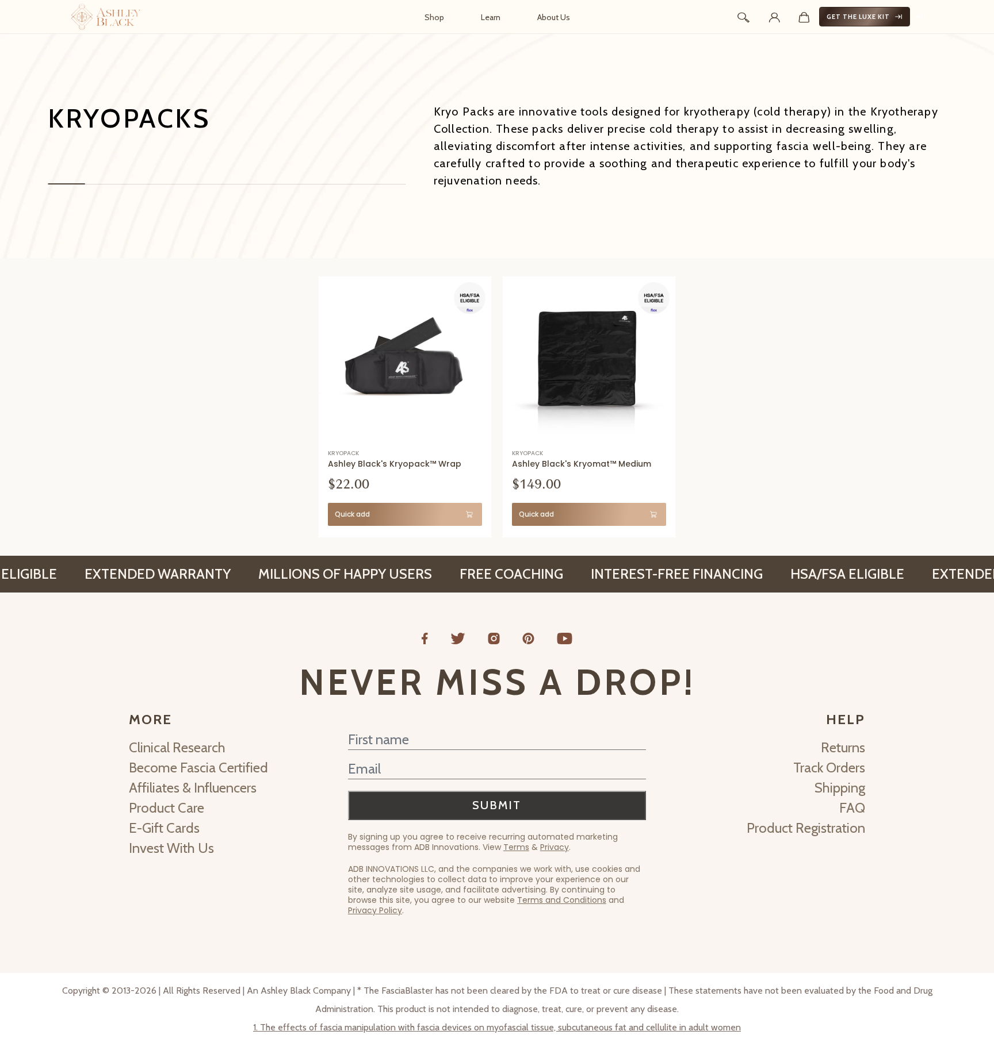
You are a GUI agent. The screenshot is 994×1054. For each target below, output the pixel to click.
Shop (434, 17)
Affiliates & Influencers (193, 787)
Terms (516, 847)
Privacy (554, 847)
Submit (496, 805)
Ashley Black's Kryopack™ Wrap (394, 464)
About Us (553, 17)
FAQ (852, 807)
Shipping (840, 787)
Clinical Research (177, 747)
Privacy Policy (375, 910)
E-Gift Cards (164, 828)
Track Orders (829, 767)
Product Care (166, 807)
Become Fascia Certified (198, 767)
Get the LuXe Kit (858, 17)
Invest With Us (171, 848)
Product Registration (806, 828)
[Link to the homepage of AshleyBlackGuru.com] (105, 16)
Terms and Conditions (561, 900)
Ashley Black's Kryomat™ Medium (581, 464)
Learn (490, 17)
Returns (843, 747)
